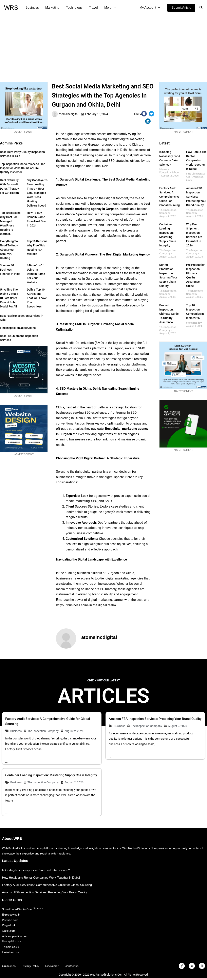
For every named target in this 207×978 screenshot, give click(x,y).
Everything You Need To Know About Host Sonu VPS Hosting (9, 250)
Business (32, 7)
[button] (181, 8)
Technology (74, 7)
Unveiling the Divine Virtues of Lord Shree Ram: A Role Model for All (9, 298)
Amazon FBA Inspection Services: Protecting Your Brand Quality (196, 197)
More (108, 7)
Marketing (52, 7)
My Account (147, 7)
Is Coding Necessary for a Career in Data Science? (36, 870)
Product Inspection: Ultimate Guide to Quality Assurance (169, 314)
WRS (11, 7)
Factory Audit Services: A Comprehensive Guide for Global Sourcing (169, 197)
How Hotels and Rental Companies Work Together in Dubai (196, 160)
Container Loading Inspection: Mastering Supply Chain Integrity (51, 775)
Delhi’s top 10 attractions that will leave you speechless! (37, 298)
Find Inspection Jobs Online (18, 327)
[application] (114, 8)
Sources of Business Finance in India (10, 269)
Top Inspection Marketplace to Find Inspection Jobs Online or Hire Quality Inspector (22, 168)
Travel (93, 7)
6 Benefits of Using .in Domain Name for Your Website (36, 274)
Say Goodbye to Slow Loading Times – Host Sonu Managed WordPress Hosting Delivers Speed (37, 193)
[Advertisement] (103, 45)
